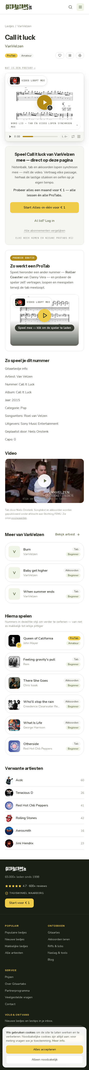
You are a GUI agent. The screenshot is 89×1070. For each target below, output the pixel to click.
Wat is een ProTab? (20, 67)
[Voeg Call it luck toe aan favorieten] (59, 55)
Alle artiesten (14, 953)
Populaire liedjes (16, 932)
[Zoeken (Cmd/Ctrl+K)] (70, 7)
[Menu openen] (80, 7)
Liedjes (9, 26)
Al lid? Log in (44, 220)
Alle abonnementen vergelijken (44, 231)
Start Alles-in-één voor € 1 (44, 207)
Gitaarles (54, 932)
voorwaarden (19, 518)
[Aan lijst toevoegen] (70, 55)
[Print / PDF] (80, 55)
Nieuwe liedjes (14, 939)
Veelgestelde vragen (18, 997)
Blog (51, 960)
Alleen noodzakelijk (45, 1060)
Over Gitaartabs (15, 984)
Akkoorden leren (59, 939)
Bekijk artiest (65, 534)
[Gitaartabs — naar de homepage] (19, 7)
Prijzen (9, 977)
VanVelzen (24, 26)
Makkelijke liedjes (16, 946)
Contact (10, 1004)
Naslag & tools (57, 953)
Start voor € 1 (19, 903)
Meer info (58, 1041)
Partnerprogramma (17, 991)
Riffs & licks (55, 946)
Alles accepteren (44, 1049)
